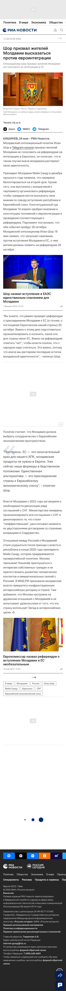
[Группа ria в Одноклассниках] (44, 856)
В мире (8, 683)
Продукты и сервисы (47, 879)
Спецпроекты (11, 879)
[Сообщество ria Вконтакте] (32, 856)
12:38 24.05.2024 (12, 39)
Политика (8, 874)
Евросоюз (27, 688)
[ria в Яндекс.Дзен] (21, 856)
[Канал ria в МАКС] (9, 856)
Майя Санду (11, 688)
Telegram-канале (23, 147)
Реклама (27, 879)
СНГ (39, 688)
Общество (22, 874)
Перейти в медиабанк (37, 109)
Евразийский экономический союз (23, 693)
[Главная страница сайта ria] (19, 30)
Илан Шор (49, 683)
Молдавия (22, 683)
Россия (35, 683)
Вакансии (8, 893)
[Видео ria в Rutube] (56, 856)
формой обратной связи (33, 950)
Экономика (37, 874)
